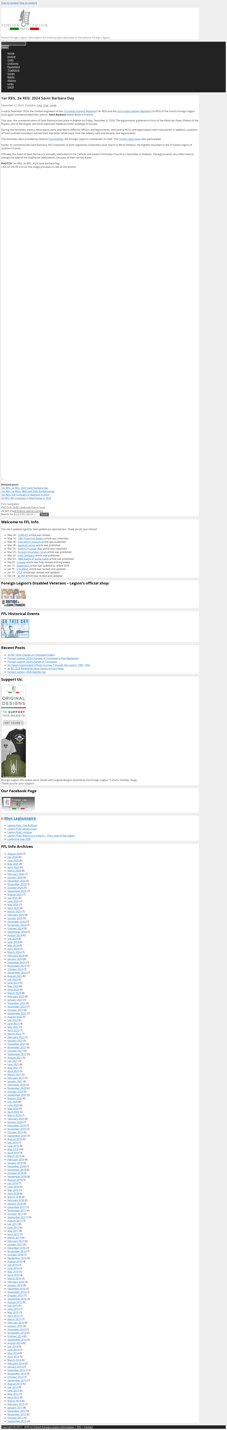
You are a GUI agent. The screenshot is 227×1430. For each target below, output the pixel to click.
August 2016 (14, 1261)
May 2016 (13, 1271)
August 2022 (14, 1017)
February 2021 (15, 1078)
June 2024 (13, 942)
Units (10, 60)
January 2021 (15, 1081)
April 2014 (13, 1356)
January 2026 (15, 877)
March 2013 (14, 1401)
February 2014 (15, 1363)
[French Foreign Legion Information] (24, 29)
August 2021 (14, 1057)
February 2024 (15, 955)
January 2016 (15, 1285)
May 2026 (13, 864)
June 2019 (13, 1146)
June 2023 (13, 983)
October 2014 (15, 1336)
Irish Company (26, 555)
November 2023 (16, 966)
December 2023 (16, 962)
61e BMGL (23, 569)
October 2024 (15, 928)
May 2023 (13, 986)
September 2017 (16, 1217)
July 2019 (12, 1142)
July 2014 (12, 1346)
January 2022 (15, 1040)
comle (53, 105)
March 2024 (14, 952)
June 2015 (13, 1309)
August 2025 (14, 894)
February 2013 (15, 1404)
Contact (88, 1427)
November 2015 (16, 1292)
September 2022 (16, 1013)
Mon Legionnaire (20, 818)
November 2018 (16, 1169)
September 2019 (16, 1135)
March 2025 (14, 911)
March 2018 (14, 1197)
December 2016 (16, 1248)
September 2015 (16, 1299)
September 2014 (16, 1339)
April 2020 (13, 1112)
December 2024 (16, 921)
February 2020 (15, 1118)
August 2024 (14, 935)
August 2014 (14, 1343)
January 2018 (15, 1203)
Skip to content (10, 3)
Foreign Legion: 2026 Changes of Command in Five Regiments (43, 658)
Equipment (13, 67)
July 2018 (12, 1183)
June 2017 (13, 1227)
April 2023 (13, 989)
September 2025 (16, 891)
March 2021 (14, 1074)
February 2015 (15, 1322)
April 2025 (13, 908)
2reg (45, 105)
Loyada (21, 562)
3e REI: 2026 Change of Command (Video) (31, 655)
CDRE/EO (23, 535)
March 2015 (14, 1319)
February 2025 (15, 915)
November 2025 (16, 884)
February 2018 (15, 1200)
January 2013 (15, 1407)
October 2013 (15, 1377)
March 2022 (14, 1034)
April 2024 (13, 949)
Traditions (13, 70)
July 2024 (12, 938)
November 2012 (16, 1414)
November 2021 (16, 1047)
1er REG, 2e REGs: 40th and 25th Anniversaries (28, 491)
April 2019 (13, 1152)
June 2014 (13, 1350)
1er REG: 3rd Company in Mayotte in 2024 (25, 494)
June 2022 (13, 1023)
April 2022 (13, 1030)
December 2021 (16, 1044)
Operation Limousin (29, 542)
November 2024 (16, 925)
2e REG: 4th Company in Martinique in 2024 (26, 498)
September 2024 (16, 932)
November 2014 (16, 1333)
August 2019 (14, 1139)
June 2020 (13, 1105)
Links (10, 84)
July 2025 (12, 898)
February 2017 (15, 1241)
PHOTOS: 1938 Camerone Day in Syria (23, 507)
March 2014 (14, 1360)
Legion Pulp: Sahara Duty (22, 829)
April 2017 (13, 1234)
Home (10, 53)
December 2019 (16, 1125)
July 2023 (12, 979)
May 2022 (13, 1027)
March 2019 (14, 1156)
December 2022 (16, 1003)
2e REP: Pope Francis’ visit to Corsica (22, 511)
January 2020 (15, 1122)
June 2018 (13, 1186)
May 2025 (13, 904)
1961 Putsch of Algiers (31, 538)
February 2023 (15, 996)
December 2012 (16, 1411)
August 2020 (14, 1098)
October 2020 (15, 1091)
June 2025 (13, 901)
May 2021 (13, 1067)
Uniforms (12, 63)
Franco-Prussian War (30, 548)
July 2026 (12, 857)
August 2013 (14, 1384)
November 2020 (16, 1088)
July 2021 (12, 1061)
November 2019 (16, 1129)
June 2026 (13, 860)
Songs (11, 73)
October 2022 (15, 1010)
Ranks (11, 77)
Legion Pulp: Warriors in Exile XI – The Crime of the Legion (41, 835)
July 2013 (12, 1387)
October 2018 (15, 1173)
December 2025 (16, 881)
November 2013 (16, 1373)
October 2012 (15, 1417)
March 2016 (14, 1278)
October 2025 (15, 887)
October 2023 (15, 969)
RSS (79, 1427)
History (11, 80)
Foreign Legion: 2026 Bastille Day (26, 672)
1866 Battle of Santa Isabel (33, 559)
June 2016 (13, 1268)
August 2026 (14, 853)
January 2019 (15, 1163)
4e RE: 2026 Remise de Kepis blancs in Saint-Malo (35, 668)
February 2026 (15, 874)
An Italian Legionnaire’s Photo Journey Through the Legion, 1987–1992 (48, 665)
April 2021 (13, 1071)
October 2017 (15, 1214)
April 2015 (13, 1316)
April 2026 (13, 867)
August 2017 (14, 1220)
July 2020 (12, 1101)
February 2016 (15, 1282)
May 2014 (13, 1353)
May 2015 (13, 1312)
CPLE (20, 572)
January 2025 (15, 918)
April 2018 (13, 1193)
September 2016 (16, 1258)
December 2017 (16, 1207)
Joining (11, 56)
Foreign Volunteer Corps (32, 552)
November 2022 (16, 1006)
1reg (39, 105)
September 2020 (16, 1095)
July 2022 (12, 1020)
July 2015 (12, 1305)
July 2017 (12, 1224)
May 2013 (13, 1394)
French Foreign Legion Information (54, 1427)
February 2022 (15, 1037)
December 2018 (16, 1166)
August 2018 (14, 1180)
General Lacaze (26, 545)
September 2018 (16, 1176)
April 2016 (13, 1275)
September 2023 (16, 972)
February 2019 (15, 1159)
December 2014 (16, 1329)
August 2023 (14, 976)
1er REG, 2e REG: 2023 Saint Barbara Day (24, 488)
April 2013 (13, 1397)
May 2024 (13, 945)
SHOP (10, 87)
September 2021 (16, 1054)
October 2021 (15, 1050)
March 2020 (14, 1115)
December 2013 (16, 1370)
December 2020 (16, 1084)
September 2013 (16, 1380)
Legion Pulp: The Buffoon (22, 825)
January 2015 (15, 1326)
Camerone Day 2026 (19, 839)
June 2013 (13, 1390)
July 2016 (12, 1265)
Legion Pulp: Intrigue (19, 832)
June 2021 (13, 1064)
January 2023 (15, 1000)
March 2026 (14, 870)
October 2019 (15, 1132)
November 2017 (16, 1210)
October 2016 (15, 1254)
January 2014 (15, 1367)
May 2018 (13, 1190)
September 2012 (16, 1421)
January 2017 (15, 1244)
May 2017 (13, 1231)
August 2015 (14, 1302)
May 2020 (13, 1108)
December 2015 (16, 1288)
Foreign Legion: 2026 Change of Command (32, 661)
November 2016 (16, 1251)
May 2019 (13, 1149)
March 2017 (14, 1237)
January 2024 (15, 959)
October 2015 (15, 1295)
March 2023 (14, 993)
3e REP (21, 576)
